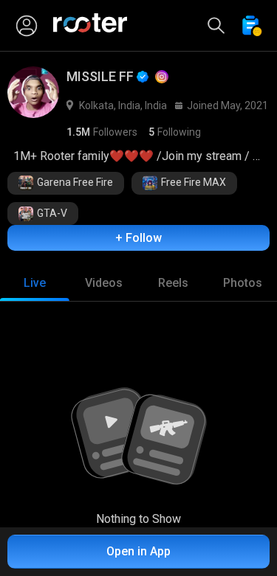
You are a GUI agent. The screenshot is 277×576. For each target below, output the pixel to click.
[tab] (34, 283)
